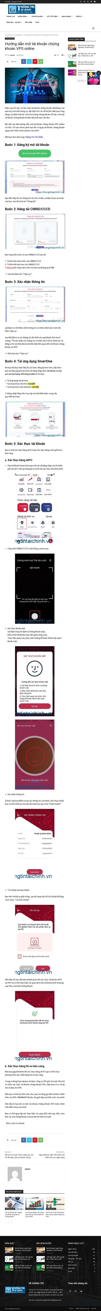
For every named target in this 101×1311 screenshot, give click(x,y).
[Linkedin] (81, 1291)
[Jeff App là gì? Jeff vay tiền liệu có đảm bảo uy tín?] (72, 56)
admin (12, 55)
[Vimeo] (91, 1)
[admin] (6, 55)
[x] (93, 84)
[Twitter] (87, 1)
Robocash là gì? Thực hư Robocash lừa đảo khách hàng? (86, 73)
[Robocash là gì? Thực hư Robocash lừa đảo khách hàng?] (72, 72)
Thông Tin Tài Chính (34, 137)
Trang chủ (8, 35)
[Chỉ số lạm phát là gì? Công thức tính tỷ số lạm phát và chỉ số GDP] (34, 1203)
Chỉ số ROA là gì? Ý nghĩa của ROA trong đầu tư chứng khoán (13, 1215)
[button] (93, 28)
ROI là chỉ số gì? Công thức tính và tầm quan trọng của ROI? (55, 1215)
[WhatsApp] (40, 61)
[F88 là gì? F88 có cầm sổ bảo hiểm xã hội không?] (72, 64)
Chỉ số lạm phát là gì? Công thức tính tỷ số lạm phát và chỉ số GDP (34, 1215)
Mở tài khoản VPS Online (35, 153)
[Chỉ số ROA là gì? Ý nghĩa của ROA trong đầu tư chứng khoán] (14, 1203)
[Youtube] (94, 1)
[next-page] (10, 1222)
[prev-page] (6, 1222)
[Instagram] (84, 1)
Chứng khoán (18, 35)
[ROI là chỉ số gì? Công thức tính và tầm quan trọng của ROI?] (55, 1203)
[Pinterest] (35, 61)
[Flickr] (76, 1291)
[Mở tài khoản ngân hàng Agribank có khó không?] (72, 47)
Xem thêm (81, 81)
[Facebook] (81, 1)
